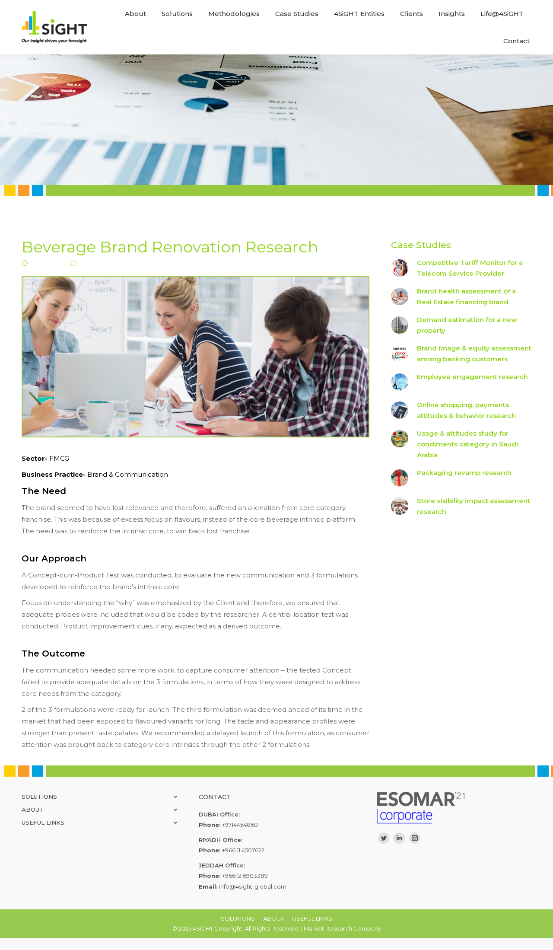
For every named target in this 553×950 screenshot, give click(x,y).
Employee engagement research (472, 377)
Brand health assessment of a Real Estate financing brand (466, 296)
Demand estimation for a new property (467, 325)
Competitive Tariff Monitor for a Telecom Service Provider (470, 267)
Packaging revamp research (464, 473)
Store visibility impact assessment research (473, 506)
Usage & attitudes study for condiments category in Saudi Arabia (467, 444)
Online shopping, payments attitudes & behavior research (466, 410)
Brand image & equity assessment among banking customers (474, 353)
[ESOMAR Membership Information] (453, 807)
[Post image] (399, 268)
